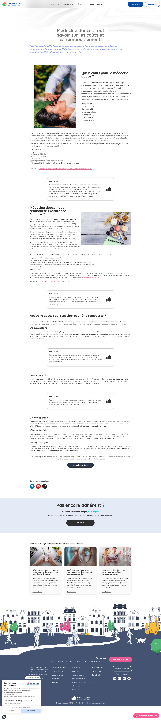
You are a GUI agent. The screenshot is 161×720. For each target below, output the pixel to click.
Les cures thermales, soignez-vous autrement (53, 281)
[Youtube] (38, 486)
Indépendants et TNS (79, 679)
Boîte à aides (96, 675)
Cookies (81, 703)
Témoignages (55, 682)
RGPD (71, 703)
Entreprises (75, 671)
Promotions (75, 689)
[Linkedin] (32, 486)
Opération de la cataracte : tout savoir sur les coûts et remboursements (80, 572)
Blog (93, 679)
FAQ (93, 682)
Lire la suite (37, 592)
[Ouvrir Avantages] (60, 4)
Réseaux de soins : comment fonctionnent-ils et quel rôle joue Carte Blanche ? (46, 572)
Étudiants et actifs (78, 675)
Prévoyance (76, 686)
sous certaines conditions (90, 278)
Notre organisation (57, 675)
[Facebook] (129, 678)
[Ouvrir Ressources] (74, 4)
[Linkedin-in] (114, 678)
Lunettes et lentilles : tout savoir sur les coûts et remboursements (114, 572)
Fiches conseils (97, 671)
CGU (75, 703)
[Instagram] (44, 486)
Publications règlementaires (95, 703)
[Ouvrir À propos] (86, 4)
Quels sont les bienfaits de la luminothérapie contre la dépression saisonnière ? (65, 169)
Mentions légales (62, 703)
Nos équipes (55, 679)
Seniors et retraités (78, 682)
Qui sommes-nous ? (57, 671)
